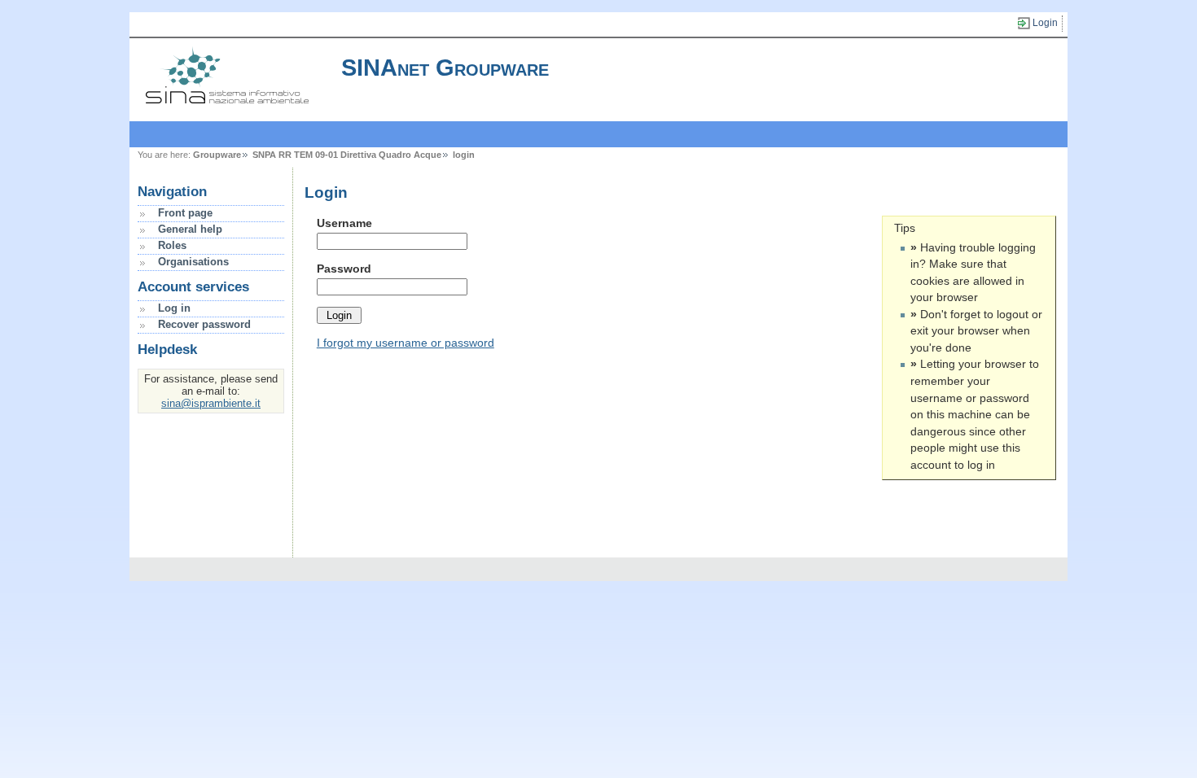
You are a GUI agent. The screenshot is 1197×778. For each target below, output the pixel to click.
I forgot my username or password (405, 342)
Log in (174, 308)
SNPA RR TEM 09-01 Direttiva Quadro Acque (346, 155)
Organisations (193, 262)
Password (344, 268)
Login (1045, 23)
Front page (185, 213)
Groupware (217, 155)
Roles (172, 245)
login (464, 155)
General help (190, 229)
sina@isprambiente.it (211, 403)
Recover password (204, 324)
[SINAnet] (227, 99)
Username (344, 222)
